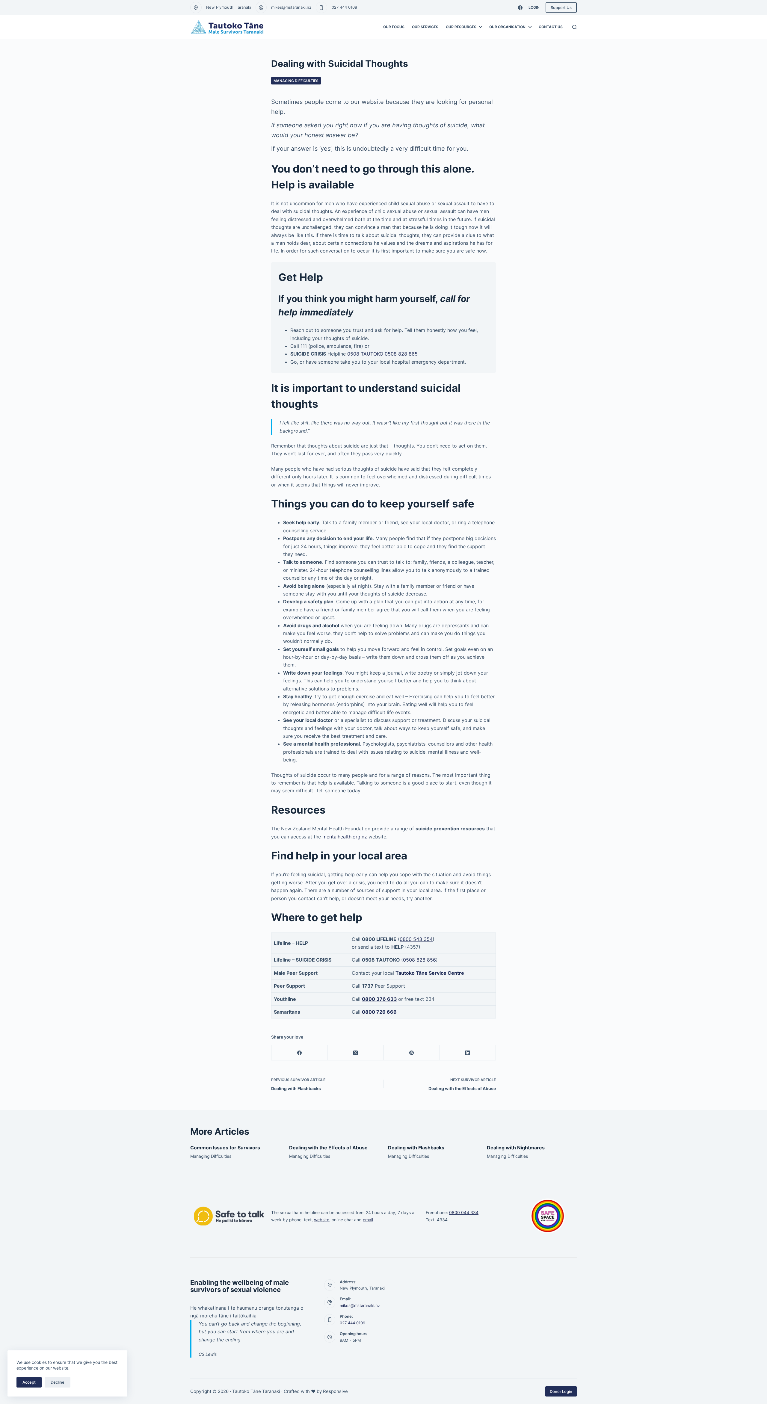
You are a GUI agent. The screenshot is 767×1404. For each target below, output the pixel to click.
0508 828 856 (419, 960)
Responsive (335, 1391)
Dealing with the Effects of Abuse (328, 1148)
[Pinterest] (412, 1052)
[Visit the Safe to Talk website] (229, 1216)
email (368, 1219)
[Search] (574, 27)
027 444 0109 (344, 7)
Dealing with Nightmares (516, 1148)
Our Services (425, 27)
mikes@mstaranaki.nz (291, 7)
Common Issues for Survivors (225, 1148)
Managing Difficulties (296, 80)
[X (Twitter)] (355, 1052)
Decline (57, 1382)
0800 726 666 (379, 1012)
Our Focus (393, 27)
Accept (29, 1382)
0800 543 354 (416, 939)
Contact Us (551, 27)
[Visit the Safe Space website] (548, 1216)
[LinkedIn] (468, 1052)
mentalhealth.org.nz (344, 837)
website (321, 1219)
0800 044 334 (463, 1212)
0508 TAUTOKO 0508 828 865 (382, 354)
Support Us (561, 7)
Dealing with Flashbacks (416, 1148)
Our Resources (461, 27)
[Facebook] (520, 7)
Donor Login (561, 1391)
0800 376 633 (379, 999)
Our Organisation (507, 27)
